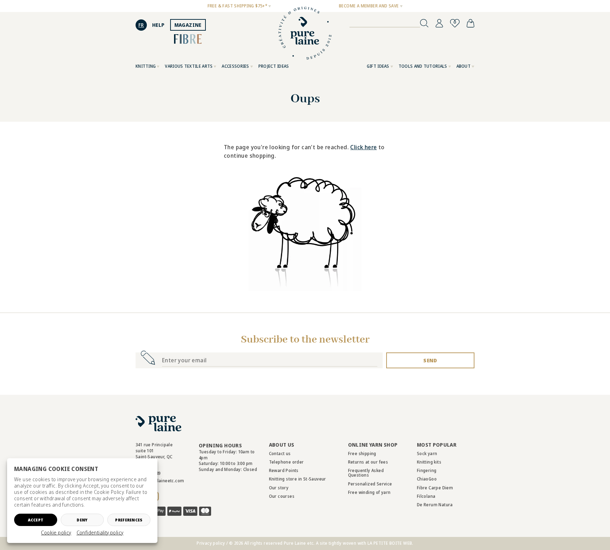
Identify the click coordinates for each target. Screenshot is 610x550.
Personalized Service (370, 484)
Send (430, 360)
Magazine (188, 25)
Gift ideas (378, 66)
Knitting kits (429, 462)
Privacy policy (211, 543)
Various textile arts (189, 66)
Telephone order (286, 462)
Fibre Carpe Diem (435, 488)
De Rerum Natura (435, 505)
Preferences (128, 519)
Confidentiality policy (100, 533)
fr (141, 25)
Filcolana (426, 496)
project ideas (273, 66)
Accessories (235, 66)
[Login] (439, 23)
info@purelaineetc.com (160, 481)
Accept (36, 519)
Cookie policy (56, 533)
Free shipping (362, 454)
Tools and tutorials (423, 66)
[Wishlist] (455, 23)
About (463, 66)
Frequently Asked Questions (366, 472)
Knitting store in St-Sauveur (297, 479)
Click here (363, 147)
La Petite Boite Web (389, 543)
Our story (279, 488)
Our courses (281, 496)
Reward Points (284, 470)
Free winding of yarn (369, 492)
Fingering (427, 470)
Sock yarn (427, 454)
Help (158, 25)
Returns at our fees (368, 462)
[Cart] (470, 23)
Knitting (146, 66)
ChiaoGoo (427, 479)
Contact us (280, 454)
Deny (82, 519)
